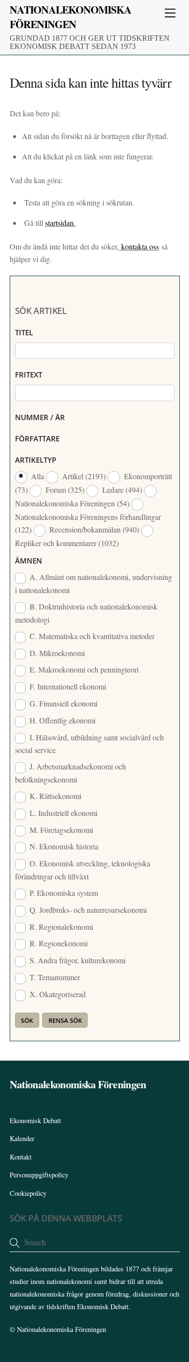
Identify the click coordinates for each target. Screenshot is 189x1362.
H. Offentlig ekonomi (61, 720)
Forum (64, 490)
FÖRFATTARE (37, 438)
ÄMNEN (28, 560)
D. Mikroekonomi (56, 653)
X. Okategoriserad (57, 994)
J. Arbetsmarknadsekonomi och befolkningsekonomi (70, 772)
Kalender (22, 1138)
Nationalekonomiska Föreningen (61, 1329)
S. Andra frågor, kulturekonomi (77, 960)
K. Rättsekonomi (54, 796)
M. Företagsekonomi (60, 830)
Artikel (83, 476)
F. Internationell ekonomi (67, 686)
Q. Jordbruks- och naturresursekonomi (87, 910)
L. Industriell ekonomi (62, 813)
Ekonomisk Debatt (35, 1120)
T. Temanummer (54, 977)
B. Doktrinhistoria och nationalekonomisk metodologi (86, 613)
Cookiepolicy (28, 1193)
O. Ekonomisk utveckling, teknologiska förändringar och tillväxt (83, 869)
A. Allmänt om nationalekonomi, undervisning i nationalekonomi (94, 583)
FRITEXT (28, 374)
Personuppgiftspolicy (39, 1174)
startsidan (59, 223)
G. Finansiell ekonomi (62, 703)
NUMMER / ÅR (40, 417)
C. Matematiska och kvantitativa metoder (91, 636)
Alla (37, 476)
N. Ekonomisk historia (63, 846)
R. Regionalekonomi (60, 927)
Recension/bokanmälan (93, 529)
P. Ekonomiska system (63, 893)
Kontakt (21, 1156)
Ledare (121, 490)
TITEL (24, 332)
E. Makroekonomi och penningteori (83, 669)
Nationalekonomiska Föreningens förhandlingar (88, 523)
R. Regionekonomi (58, 943)
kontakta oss (139, 246)
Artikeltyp (35, 460)
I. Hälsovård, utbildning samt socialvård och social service (89, 743)
